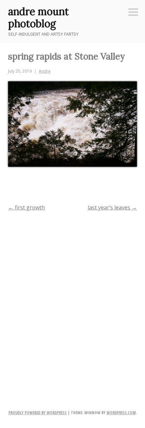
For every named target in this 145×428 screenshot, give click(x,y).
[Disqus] (72, 304)
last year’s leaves (112, 207)
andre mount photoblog (38, 17)
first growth (26, 207)
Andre (45, 71)
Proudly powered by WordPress (37, 413)
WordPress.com (121, 413)
